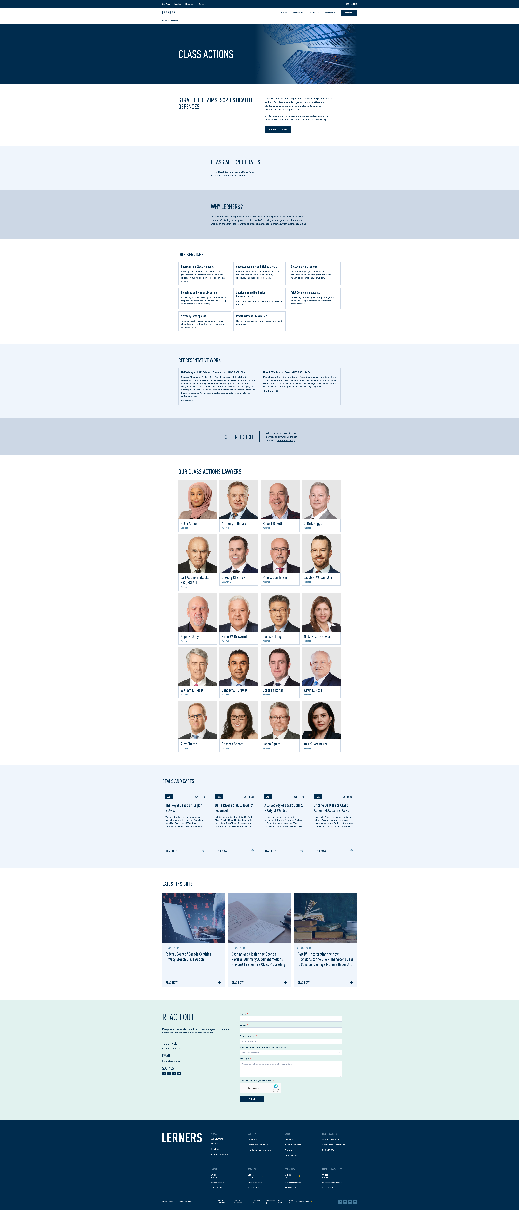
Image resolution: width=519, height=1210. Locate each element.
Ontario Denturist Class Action (229, 175)
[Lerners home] (168, 12)
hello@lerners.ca (171, 1060)
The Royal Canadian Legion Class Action (234, 171)
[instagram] (169, 1073)
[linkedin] (174, 1073)
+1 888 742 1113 (171, 1048)
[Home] (182, 1137)
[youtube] (179, 1073)
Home (164, 20)
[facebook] (164, 1073)
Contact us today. (286, 440)
